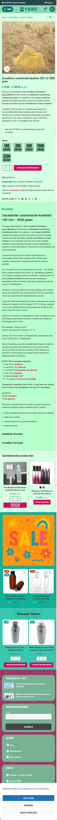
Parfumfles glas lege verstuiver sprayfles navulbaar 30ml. (41, 598)
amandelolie (21, 370)
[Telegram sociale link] (36, 199)
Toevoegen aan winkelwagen (28, 167)
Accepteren (28, 798)
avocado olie (31, 370)
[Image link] (28, 540)
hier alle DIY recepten (37, 407)
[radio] (6, 147)
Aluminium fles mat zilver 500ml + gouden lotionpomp (15, 648)
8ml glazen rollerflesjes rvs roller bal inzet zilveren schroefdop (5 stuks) (42, 493)
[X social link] (19, 199)
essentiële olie (20, 378)
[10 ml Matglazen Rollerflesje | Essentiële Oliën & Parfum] (15, 473)
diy (16, 185)
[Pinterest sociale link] (26, 199)
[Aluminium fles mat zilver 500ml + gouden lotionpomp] (15, 632)
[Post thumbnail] (9, 685)
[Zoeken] (52, 9)
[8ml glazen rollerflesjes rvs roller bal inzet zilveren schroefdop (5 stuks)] (42, 473)
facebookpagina (14, 190)
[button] (15, 505)
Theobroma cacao (34, 185)
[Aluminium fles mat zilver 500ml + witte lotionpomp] (41, 632)
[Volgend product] (53, 17)
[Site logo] (28, 8)
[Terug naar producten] (50, 17)
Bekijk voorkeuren (28, 812)
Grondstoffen (13, 17)
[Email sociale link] (22, 199)
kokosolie (22, 367)
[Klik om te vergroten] (7, 69)
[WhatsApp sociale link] (32, 199)
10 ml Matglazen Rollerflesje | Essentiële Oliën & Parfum (15, 488)
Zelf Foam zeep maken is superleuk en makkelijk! (30, 685)
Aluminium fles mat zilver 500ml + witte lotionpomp (41, 648)
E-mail (8, 712)
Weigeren (28, 805)
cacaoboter (10, 185)
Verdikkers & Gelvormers (34, 181)
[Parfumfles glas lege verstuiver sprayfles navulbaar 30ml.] (41, 581)
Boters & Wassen (27, 17)
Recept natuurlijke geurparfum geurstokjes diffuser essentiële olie (33, 695)
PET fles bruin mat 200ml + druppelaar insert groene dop (15, 598)
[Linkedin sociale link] (29, 199)
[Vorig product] (47, 17)
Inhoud (4, 140)
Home (4, 17)
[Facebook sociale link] (15, 199)
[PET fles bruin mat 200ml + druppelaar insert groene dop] (15, 581)
